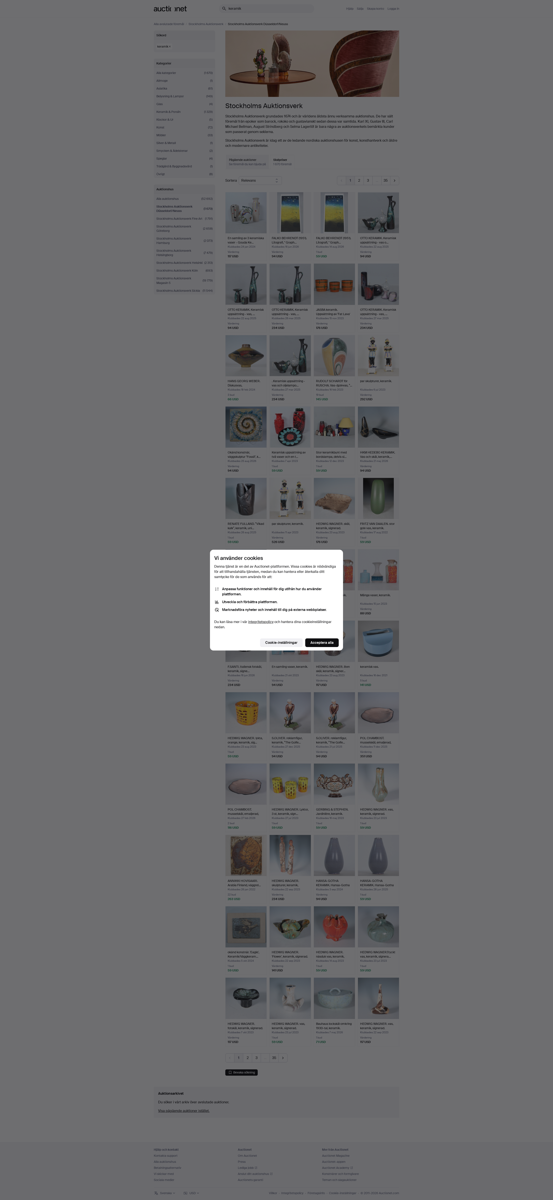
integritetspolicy (260, 622)
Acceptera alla (322, 642)
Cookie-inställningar (281, 642)
